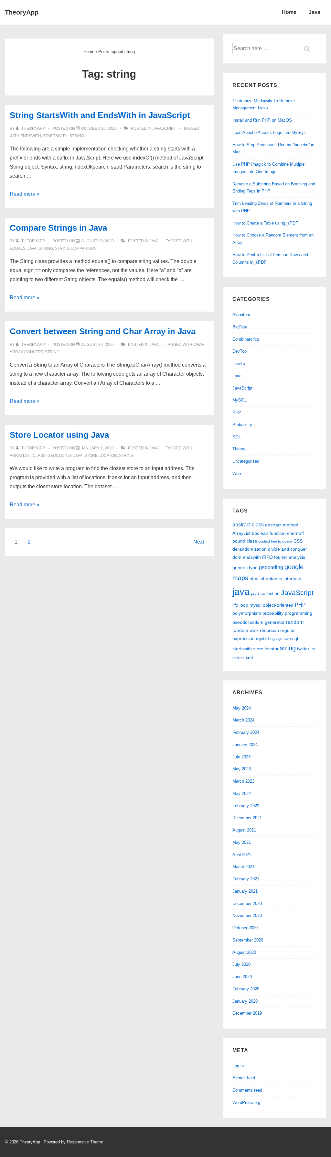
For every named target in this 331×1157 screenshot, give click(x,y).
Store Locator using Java (59, 435)
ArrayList (20, 455)
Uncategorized (245, 461)
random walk (245, 630)
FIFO (267, 557)
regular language (269, 639)
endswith (30, 136)
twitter (303, 648)
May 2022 (241, 793)
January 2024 (245, 744)
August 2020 (244, 952)
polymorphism (246, 613)
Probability (242, 424)
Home (289, 12)
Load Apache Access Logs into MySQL (269, 132)
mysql (256, 605)
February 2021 (245, 878)
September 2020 (247, 940)
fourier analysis (289, 557)
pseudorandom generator (258, 622)
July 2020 (241, 964)
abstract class (248, 524)
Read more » (24, 194)
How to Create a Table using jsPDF (265, 223)
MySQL (239, 400)
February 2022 (245, 805)
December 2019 (247, 1013)
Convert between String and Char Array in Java (103, 331)
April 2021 (241, 854)
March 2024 (243, 720)
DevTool (240, 351)
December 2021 (247, 817)
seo (287, 638)
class (39, 455)
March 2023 (243, 781)
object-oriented (278, 605)
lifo (235, 605)
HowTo (238, 363)
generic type (245, 567)
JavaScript (164, 128)
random (295, 622)
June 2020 (242, 976)
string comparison (76, 248)
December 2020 (247, 903)
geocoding (59, 455)
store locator (100, 455)
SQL (236, 437)
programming (298, 613)
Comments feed (247, 1090)
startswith (55, 136)
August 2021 (244, 830)
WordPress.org (246, 1102)
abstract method (281, 524)
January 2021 (245, 891)
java (32, 248)
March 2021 (243, 866)
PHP (236, 412)
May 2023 (241, 768)
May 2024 (241, 708)
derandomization (249, 549)
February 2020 (245, 988)
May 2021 (241, 842)
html (254, 578)
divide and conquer (287, 549)
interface (292, 578)
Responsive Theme (85, 1142)
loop (244, 605)
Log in (238, 1065)
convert (33, 352)
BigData (239, 327)
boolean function (269, 533)
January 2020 (245, 1001)
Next (198, 542)
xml (249, 657)
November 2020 (247, 915)
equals (18, 248)
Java (314, 12)
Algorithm (241, 314)
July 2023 (241, 757)
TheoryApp (21, 12)
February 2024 (245, 732)
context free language (275, 541)
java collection (265, 593)
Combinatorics (245, 339)
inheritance (271, 578)
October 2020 (245, 927)
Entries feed (243, 1077)
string (76, 136)
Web (236, 473)
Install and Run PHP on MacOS (262, 120)
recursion (269, 630)
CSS (298, 541)
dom (236, 557)
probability (272, 613)
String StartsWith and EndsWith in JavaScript (100, 115)
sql (295, 638)
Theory (238, 448)
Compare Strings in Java (58, 228)
